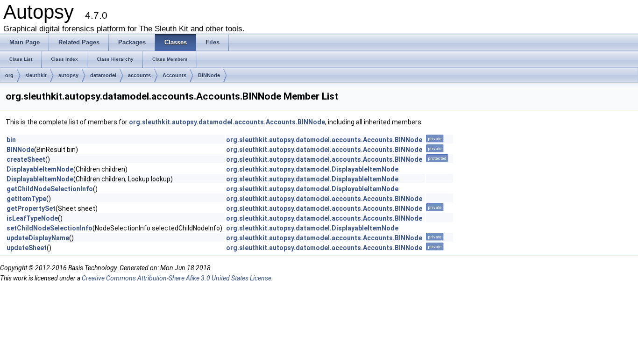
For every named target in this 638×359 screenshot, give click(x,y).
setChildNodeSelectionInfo (49, 228)
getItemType (26, 198)
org (9, 75)
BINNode (209, 75)
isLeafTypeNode (32, 218)
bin (11, 140)
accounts (139, 75)
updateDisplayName (38, 238)
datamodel (103, 75)
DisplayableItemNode (40, 169)
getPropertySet (31, 208)
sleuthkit (36, 75)
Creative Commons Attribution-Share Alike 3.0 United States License (176, 278)
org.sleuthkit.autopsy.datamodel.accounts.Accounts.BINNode (227, 122)
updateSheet (27, 247)
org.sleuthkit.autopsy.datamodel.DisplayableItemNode (312, 169)
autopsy (68, 75)
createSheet (26, 159)
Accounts (174, 75)
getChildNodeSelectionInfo (50, 189)
